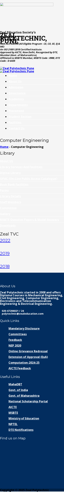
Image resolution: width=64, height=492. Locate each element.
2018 (5, 266)
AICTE (13, 407)
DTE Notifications (21, 430)
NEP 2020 (15, 345)
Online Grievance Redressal (28, 351)
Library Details (10, 196)
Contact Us (16, 128)
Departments (18, 105)
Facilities (15, 122)
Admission (16, 87)
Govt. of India (18, 390)
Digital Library (10, 173)
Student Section (20, 117)
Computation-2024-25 (24, 363)
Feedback (15, 340)
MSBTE (13, 413)
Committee (8, 208)
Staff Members (10, 202)
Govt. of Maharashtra (24, 396)
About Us (15, 81)
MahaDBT (15, 384)
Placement (16, 111)
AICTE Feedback (20, 368)
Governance (17, 93)
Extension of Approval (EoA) (28, 357)
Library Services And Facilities (21, 167)
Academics (16, 99)
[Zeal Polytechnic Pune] (32, 15)
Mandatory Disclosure (24, 328)
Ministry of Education (24, 418)
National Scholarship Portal (28, 401)
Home (13, 75)
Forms (4, 190)
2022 (5, 240)
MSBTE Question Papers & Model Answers (29, 220)
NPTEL (13, 424)
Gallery (5, 214)
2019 (5, 253)
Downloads (8, 226)
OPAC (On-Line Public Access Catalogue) (28, 179)
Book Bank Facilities (14, 184)
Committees (18, 334)
